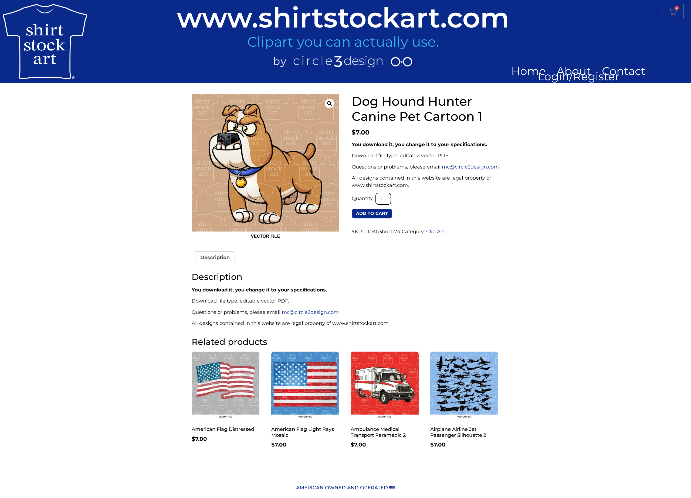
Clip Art (435, 232)
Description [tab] (215, 257)
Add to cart (372, 213)
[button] (329, 103)
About (574, 71)
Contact (624, 71)
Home (528, 71)
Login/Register (578, 76)
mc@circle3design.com (470, 167)
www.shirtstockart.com (343, 18)
